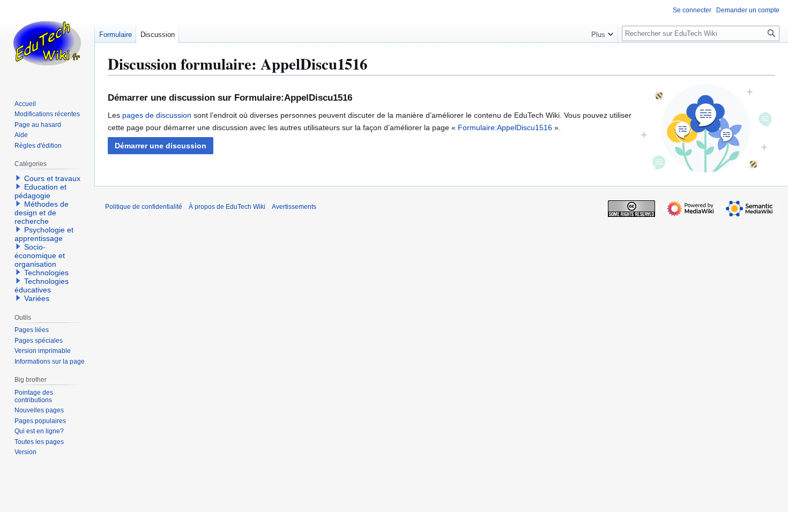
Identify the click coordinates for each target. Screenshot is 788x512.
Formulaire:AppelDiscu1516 (505, 127)
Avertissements (294, 206)
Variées (36, 298)
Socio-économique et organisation (39, 255)
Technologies (46, 272)
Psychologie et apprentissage (43, 234)
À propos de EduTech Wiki (227, 206)
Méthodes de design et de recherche (41, 212)
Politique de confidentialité (143, 206)
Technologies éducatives (41, 285)
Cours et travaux (52, 178)
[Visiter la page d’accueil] (47, 43)
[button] (160, 145)
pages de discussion (156, 115)
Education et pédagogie (40, 191)
